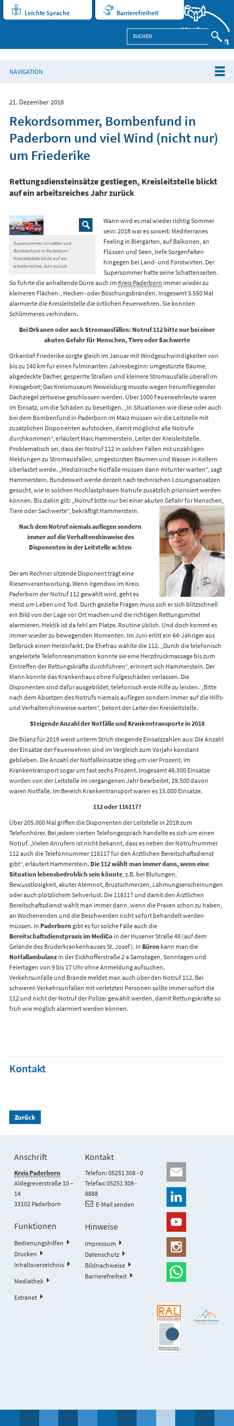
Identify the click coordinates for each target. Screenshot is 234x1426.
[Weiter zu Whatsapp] (188, 1272)
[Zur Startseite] (199, 24)
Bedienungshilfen (39, 1243)
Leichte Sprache (47, 13)
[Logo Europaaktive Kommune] (206, 1314)
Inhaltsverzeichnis (39, 1265)
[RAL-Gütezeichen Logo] (169, 1329)
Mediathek (29, 1281)
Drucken (25, 1254)
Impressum (100, 1243)
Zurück (25, 1117)
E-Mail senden (115, 1204)
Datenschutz (102, 1254)
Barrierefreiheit (137, 13)
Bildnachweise (105, 1265)
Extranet (25, 1297)
